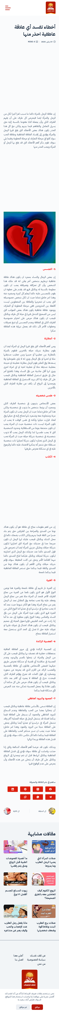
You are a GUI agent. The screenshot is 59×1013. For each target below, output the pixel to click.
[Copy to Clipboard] (25, 797)
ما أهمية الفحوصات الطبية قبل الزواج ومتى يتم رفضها (16, 862)
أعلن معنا (18, 955)
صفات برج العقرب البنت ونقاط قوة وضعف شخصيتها (46, 926)
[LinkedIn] (13, 789)
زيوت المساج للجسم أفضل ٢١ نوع (16, 892)
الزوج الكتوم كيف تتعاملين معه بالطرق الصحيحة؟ (45, 894)
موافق (37, 1007)
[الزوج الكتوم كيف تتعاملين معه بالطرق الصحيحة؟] (44, 879)
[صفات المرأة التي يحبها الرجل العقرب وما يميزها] (44, 846)
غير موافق (23, 1007)
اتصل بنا (19, 960)
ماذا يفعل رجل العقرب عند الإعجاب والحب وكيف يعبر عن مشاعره (15, 926)
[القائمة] (8, 8)
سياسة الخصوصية (36, 960)
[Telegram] (50, 797)
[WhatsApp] (38, 797)
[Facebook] (50, 789)
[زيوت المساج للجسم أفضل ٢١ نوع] (15, 879)
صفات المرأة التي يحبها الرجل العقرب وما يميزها (45, 862)
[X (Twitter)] (38, 789)
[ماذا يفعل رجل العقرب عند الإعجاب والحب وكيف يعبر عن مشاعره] (15, 911)
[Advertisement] (29, 78)
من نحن (41, 964)
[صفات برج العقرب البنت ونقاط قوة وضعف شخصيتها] (44, 911)
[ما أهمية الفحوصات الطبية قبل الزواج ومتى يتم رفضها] (15, 846)
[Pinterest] (25, 789)
